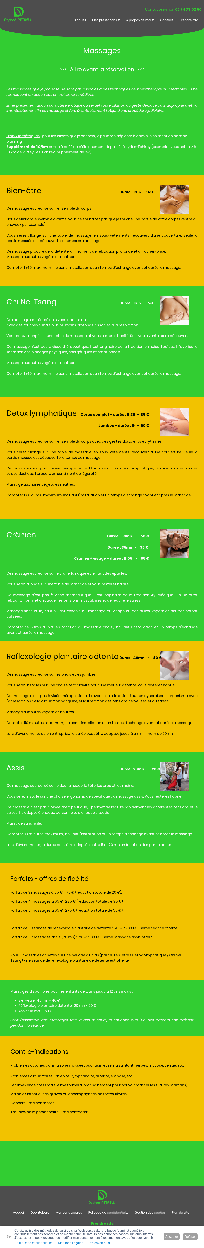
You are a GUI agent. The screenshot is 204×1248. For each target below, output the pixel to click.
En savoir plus (100, 1243)
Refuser (190, 1236)
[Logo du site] (18, 13)
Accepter (171, 1236)
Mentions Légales (70, 1243)
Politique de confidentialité (33, 1243)
